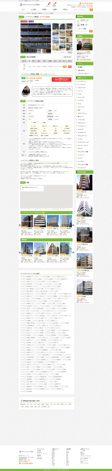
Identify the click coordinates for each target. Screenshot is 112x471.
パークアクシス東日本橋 (39, 315)
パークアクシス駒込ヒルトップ (53, 281)
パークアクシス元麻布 (61, 369)
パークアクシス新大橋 (55, 286)
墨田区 (53, 453)
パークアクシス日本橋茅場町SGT (28, 325)
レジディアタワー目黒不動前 (53, 255)
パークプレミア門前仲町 (54, 386)
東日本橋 (27, 406)
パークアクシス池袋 (37, 284)
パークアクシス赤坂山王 (26, 335)
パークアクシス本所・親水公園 (40, 291)
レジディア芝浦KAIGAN (82, 244)
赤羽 (67, 455)
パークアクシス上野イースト (64, 315)
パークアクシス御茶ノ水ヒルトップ (53, 228)
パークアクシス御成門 (39, 357)
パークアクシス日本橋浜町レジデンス (41, 388)
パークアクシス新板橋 (35, 367)
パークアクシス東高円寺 (48, 279)
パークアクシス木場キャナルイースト (40, 374)
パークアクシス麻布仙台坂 (26, 388)
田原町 (67, 461)
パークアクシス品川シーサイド (64, 296)
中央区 (53, 460)
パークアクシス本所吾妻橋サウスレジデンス (44, 371)
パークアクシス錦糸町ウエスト (27, 352)
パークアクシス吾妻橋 (42, 301)
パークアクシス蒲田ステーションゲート (53, 288)
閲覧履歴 (54, 5)
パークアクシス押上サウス (39, 296)
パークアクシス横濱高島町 (26, 379)
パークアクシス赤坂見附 (50, 330)
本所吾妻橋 (44, 406)
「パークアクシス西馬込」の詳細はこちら (37, 151)
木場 (67, 460)
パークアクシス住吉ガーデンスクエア (28, 301)
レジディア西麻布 (81, 218)
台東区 (53, 452)
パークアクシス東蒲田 (61, 308)
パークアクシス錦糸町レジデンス (37, 369)
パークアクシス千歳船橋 (52, 296)
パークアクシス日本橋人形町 (37, 308)
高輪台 (43, 404)
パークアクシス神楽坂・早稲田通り (28, 337)
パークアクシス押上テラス (42, 337)
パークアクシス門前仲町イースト (42, 359)
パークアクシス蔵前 (57, 284)
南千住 (67, 465)
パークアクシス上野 (25, 310)
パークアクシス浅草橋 (38, 330)
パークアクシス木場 (51, 303)
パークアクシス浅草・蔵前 (37, 320)
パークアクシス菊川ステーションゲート (60, 298)
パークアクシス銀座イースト (41, 318)
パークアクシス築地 (25, 367)
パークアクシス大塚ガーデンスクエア (28, 384)
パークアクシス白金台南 (26, 374)
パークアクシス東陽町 (40, 303)
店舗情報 (37, 80)
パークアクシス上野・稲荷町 (27, 381)
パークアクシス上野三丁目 (51, 315)
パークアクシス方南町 (39, 228)
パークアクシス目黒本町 (55, 359)
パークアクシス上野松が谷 (26, 327)
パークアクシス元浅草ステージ (51, 347)
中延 (31, 404)
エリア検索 (33, 10)
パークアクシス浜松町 (54, 337)
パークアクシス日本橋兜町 (50, 335)
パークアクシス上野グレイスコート (28, 354)
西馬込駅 (36, 107)
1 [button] (44, 237)
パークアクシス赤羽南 (57, 367)
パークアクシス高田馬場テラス (56, 388)
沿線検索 (44, 10)
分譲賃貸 (82, 453)
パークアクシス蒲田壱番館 (40, 340)
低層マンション (83, 461)
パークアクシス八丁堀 (45, 286)
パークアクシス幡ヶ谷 (40, 281)
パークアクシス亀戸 (39, 288)
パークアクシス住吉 (25, 298)
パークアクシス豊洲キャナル (42, 325)
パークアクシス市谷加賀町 (26, 391)
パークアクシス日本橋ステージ (27, 340)
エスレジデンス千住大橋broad (27, 255)
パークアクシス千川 (56, 313)
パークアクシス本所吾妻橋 (55, 379)
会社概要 (55, 10)
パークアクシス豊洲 (61, 303)
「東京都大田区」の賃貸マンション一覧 (37, 154)
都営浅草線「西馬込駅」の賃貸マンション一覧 (38, 155)
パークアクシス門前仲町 (36, 298)
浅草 (39, 406)
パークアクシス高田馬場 (65, 228)
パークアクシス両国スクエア (27, 296)
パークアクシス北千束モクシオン (55, 301)
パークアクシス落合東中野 (60, 371)
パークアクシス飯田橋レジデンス (48, 364)
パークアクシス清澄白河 (46, 367)
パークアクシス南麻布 (54, 374)
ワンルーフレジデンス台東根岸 (66, 255)
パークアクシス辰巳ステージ (27, 315)
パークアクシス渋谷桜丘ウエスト (27, 345)
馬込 (28, 404)
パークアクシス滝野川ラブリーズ (27, 281)
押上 (49, 406)
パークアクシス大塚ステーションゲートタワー (30, 364)
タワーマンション (84, 460)
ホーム (23, 10)
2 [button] (46, 237)
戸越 (35, 404)
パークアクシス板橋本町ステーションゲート (27, 228)
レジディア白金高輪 (81, 296)
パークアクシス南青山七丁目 (62, 330)
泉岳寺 (47, 404)
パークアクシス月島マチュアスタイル (43, 313)
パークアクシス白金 (35, 310)
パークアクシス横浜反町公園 (40, 376)
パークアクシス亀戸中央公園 (27, 291)
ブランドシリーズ (84, 463)
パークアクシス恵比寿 (37, 279)
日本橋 (69, 404)
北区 (53, 461)
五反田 (38, 404)
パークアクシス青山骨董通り (27, 376)
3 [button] (49, 237)
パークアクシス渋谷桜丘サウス (61, 279)
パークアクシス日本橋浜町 (63, 335)
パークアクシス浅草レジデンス (55, 318)
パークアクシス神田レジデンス (64, 345)
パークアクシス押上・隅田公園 (27, 288)
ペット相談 (82, 450)
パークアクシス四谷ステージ (55, 325)
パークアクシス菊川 (46, 298)
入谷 (67, 450)
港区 (53, 458)
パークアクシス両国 (66, 359)
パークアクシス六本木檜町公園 (27, 357)
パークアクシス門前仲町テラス (27, 359)
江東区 (53, 450)
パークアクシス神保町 (38, 332)
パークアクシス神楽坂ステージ (51, 320)
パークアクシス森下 (53, 381)
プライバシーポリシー (42, 453)
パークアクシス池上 (64, 386)
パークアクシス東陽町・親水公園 (27, 323)
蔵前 (35, 406)
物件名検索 (39, 458)
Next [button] (73, 225)
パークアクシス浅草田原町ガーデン (40, 379)
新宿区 (53, 457)
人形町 (22, 406)
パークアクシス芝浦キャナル (27, 347)
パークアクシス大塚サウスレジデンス (48, 310)
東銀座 (62, 404)
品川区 (53, 455)
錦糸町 (67, 452)
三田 (51, 404)
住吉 (67, 453)
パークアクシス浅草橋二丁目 (54, 384)
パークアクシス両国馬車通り (42, 349)
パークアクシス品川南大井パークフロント (29, 306)
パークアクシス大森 (52, 293)
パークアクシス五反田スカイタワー (55, 340)
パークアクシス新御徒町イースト (27, 349)
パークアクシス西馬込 (42, 384)
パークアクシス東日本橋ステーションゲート (30, 286)
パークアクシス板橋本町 (65, 357)
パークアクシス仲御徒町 (26, 320)
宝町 (66, 404)
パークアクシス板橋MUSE (26, 386)
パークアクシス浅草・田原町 (55, 349)
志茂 (67, 458)
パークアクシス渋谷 (47, 284)
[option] (27, 225)
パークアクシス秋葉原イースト (27, 318)
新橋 (58, 404)
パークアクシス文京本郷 (65, 337)
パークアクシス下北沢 (53, 291)
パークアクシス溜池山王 (38, 327)
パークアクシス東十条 (25, 308)
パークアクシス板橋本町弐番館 (52, 357)
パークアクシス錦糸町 (38, 347)
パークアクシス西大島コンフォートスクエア (61, 354)
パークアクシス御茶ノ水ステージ (39, 342)
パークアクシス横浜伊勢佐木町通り (55, 376)
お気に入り (48, 5)
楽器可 (81, 452)
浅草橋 (31, 406)
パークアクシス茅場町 (63, 323)
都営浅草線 (30, 107)
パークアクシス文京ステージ (27, 332)
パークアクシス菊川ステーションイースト (43, 352)
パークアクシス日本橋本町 (37, 335)
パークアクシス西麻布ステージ (27, 313)
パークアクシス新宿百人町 (59, 352)
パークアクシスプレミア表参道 (27, 371)
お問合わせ (65, 10)
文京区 (53, 465)
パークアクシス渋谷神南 (26, 342)
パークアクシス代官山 (40, 345)
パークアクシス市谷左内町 (52, 323)
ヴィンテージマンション (85, 457)
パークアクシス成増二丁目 (40, 293)
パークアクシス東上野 (50, 369)
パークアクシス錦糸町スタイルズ (64, 293)
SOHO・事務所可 (84, 458)
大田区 (32, 105)
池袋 (67, 457)
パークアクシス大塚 (25, 369)
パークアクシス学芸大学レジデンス (58, 306)
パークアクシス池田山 (51, 345)
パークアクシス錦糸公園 (26, 362)
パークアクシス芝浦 (61, 332)
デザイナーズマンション (85, 455)
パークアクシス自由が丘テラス (40, 381)
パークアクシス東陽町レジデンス (27, 303)
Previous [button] (20, 225)
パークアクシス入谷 (62, 310)
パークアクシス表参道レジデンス (40, 386)
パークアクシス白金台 (40, 323)
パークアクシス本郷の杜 (50, 332)
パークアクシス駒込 (61, 364)
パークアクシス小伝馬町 (50, 308)
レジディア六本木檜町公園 (83, 270)
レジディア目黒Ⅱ (38, 255)
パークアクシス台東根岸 (64, 347)
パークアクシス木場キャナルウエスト (52, 327)
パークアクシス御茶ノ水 (53, 342)
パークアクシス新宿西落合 (37, 362)
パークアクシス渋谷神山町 (26, 284)
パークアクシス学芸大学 (45, 306)
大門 (55, 404)
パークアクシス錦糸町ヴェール (51, 362)
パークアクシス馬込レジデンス (27, 293)
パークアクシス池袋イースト (27, 330)
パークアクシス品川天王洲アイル (44, 354)
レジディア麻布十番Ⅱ (81, 191)
